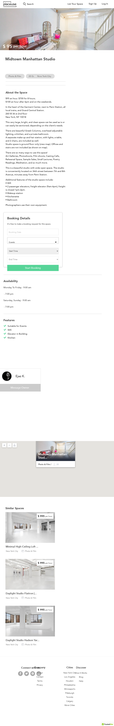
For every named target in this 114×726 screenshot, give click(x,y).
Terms (39, 681)
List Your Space (75, 4)
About (40, 673)
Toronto (69, 697)
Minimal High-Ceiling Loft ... (22, 546)
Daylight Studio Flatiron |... (21, 593)
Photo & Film (14, 76)
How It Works (81, 673)
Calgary (69, 701)
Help (81, 681)
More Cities (70, 705)
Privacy (40, 685)
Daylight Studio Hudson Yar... (22, 640)
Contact (39, 677)
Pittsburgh (69, 693)
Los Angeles (69, 677)
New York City (44, 76)
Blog (81, 677)
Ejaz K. (20, 376)
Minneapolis (69, 689)
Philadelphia (69, 685)
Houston (69, 681)
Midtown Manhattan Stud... (52, 455)
